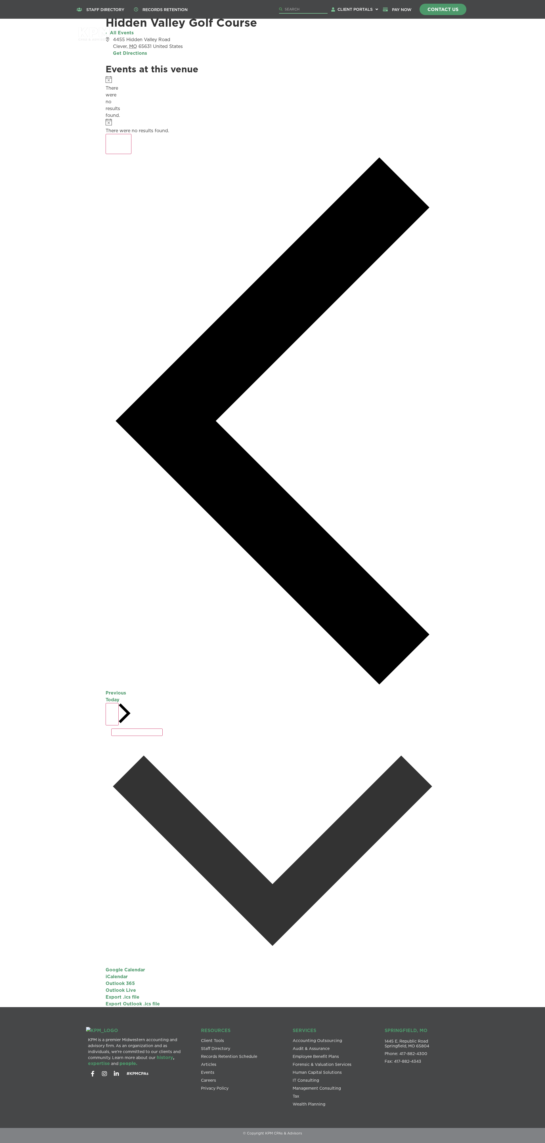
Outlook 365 (120, 983)
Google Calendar (125, 969)
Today (113, 699)
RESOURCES (215, 1030)
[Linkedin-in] (116, 1073)
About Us (266, 35)
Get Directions (130, 53)
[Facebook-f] (92, 1073)
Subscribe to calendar (137, 732)
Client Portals (355, 9)
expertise (99, 1063)
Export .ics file (122, 996)
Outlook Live (121, 990)
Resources (431, 35)
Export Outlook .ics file (133, 1003)
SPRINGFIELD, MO (406, 1030)
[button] (357, 9)
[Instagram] (104, 1073)
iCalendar (117, 976)
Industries (351, 35)
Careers (394, 35)
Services (307, 35)
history (165, 1057)
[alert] (108, 97)
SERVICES (304, 1030)
